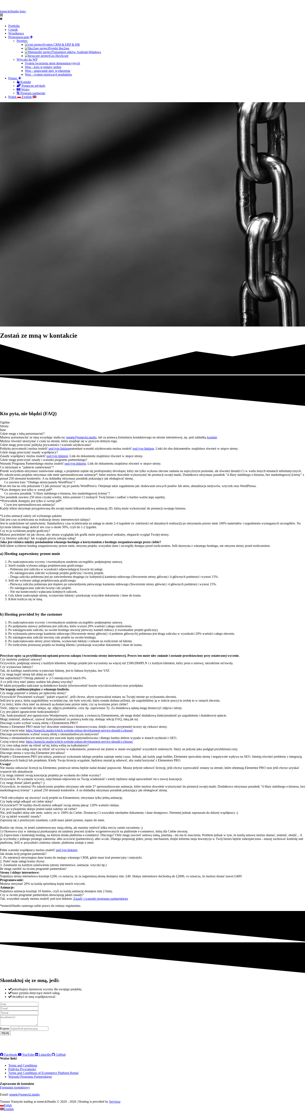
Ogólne (5, 422)
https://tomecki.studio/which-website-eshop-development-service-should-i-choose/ (79, 730)
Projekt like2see (59, 48)
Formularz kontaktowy (15, 1087)
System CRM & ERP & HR (61, 44)
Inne (3, 430)
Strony (4, 426)
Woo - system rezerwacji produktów (48, 74)
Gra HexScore (59, 56)
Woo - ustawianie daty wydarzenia (47, 70)
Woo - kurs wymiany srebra (43, 67)
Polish (12, 97)
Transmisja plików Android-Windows (76, 52)
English (27, 97)
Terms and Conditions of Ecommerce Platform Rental (43, 1073)
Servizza (114, 1101)
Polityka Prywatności (22, 1069)
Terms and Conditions (22, 1065)
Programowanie (19, 37)
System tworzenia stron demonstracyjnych (52, 63)
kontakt (212, 437)
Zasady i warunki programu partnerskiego (100, 898)
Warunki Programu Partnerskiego (30, 1076)
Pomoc (13, 78)
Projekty (22, 41)
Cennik (13, 29)
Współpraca (16, 33)
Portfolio (14, 26)
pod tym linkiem (59, 448)
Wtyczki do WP (27, 59)
